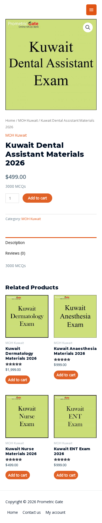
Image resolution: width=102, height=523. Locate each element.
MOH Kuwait (28, 120)
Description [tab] (15, 242)
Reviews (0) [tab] (15, 253)
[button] (88, 27)
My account (55, 512)
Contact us (32, 512)
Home (10, 120)
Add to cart (37, 198)
